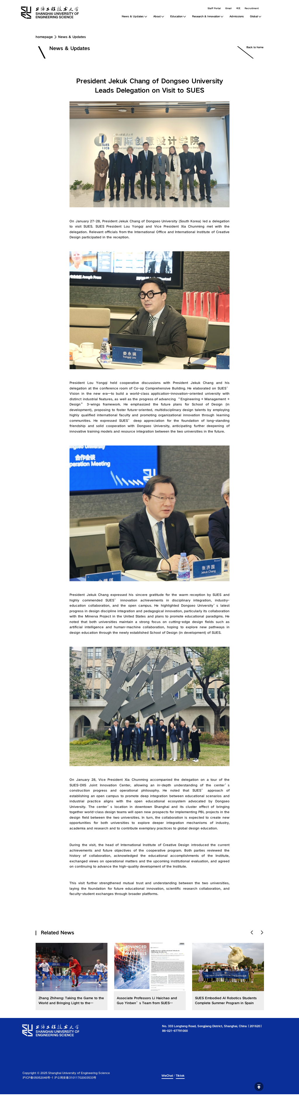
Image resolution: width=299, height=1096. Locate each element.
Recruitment (252, 8)
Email (228, 8)
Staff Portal (214, 8)
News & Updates (133, 16)
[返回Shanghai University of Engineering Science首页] (57, 8)
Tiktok (180, 1075)
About (157, 16)
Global (254, 16)
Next (262, 932)
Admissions (237, 16)
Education (176, 16)
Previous (252, 932)
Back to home (254, 47)
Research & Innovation (206, 16)
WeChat (167, 1075)
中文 (238, 8)
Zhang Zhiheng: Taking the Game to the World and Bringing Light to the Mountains (71, 1003)
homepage (44, 37)
